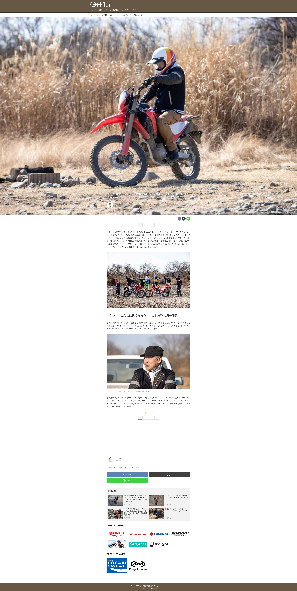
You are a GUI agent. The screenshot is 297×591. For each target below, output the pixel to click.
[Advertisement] (124, 437)
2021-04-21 (119, 204)
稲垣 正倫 (118, 206)
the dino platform (151, 588)
